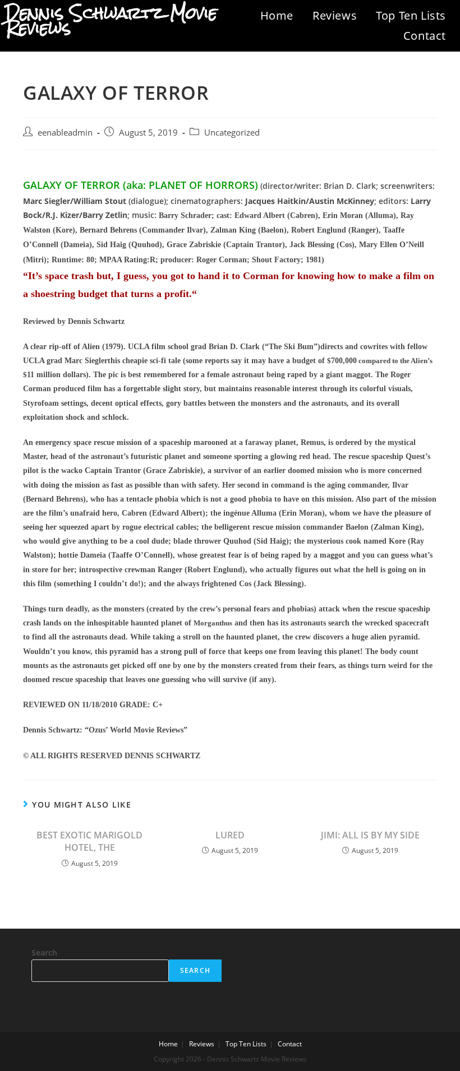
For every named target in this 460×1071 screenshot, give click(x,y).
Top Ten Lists (411, 15)
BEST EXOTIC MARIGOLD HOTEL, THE (89, 841)
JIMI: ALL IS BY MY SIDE (370, 835)
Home (276, 15)
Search (44, 952)
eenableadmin (65, 132)
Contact (424, 35)
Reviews (334, 15)
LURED (230, 835)
